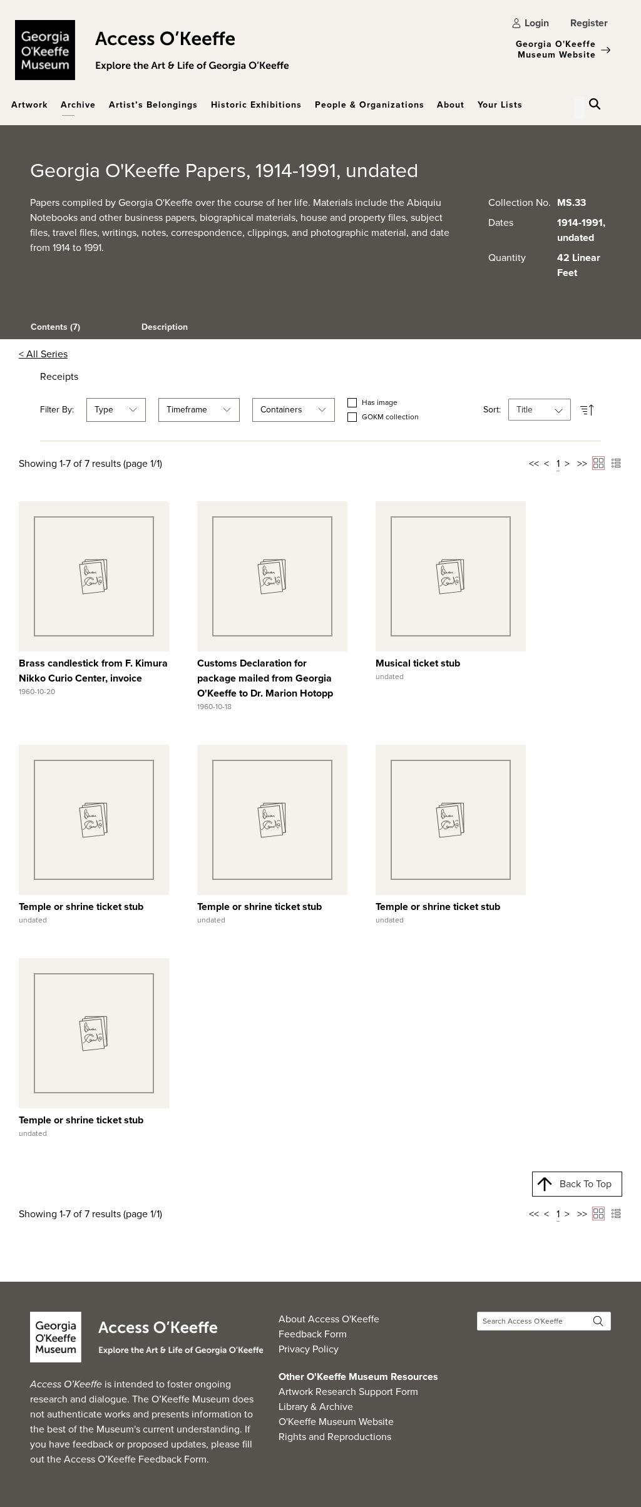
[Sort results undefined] (587, 410)
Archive (78, 104)
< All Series (43, 354)
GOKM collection (390, 417)
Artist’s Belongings (153, 104)
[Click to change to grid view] (598, 463)
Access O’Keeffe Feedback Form (135, 1459)
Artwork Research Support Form (348, 1391)
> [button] (567, 463)
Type (104, 409)
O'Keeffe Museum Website (336, 1421)
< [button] (546, 463)
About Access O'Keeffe (329, 1319)
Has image (379, 402)
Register (589, 23)
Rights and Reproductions (335, 1436)
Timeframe (187, 409)
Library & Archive (316, 1406)
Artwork (29, 104)
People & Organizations (369, 104)
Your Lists (500, 104)
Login (537, 23)
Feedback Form (313, 1334)
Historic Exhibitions (256, 104)
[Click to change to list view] (616, 463)
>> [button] (582, 463)
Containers (281, 409)
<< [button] (534, 463)
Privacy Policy (309, 1349)
